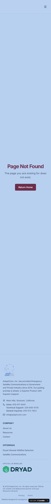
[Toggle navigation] (45, 7)
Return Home (25, 187)
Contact (6, 436)
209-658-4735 (32, 407)
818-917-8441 (19, 404)
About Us (7, 428)
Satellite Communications (14, 454)
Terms (30, 495)
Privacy (21, 495)
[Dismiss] (47, 500)
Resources (7, 432)
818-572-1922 (30, 410)
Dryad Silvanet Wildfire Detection (18, 450)
